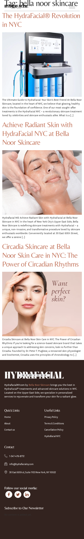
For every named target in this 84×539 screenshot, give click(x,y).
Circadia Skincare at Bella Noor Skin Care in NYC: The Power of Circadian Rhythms (40, 255)
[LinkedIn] (26, 494)
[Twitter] (17, 494)
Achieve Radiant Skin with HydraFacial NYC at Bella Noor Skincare (37, 133)
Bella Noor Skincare (39, 384)
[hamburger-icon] (72, 7)
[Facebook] (8, 494)
